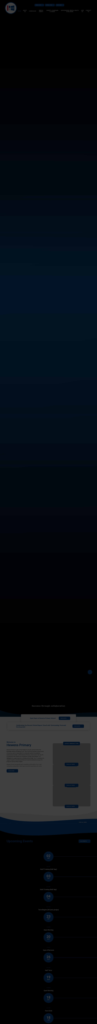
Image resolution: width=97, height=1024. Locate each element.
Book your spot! (49, 761)
